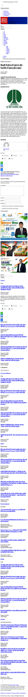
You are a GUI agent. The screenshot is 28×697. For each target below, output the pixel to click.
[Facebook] (14, 165)
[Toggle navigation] (1, 25)
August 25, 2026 (5, 292)
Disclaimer (6, 15)
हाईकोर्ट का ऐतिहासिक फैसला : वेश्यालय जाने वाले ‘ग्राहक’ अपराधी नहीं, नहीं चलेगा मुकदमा (12, 359)
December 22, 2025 (5, 544)
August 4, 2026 (4, 643)
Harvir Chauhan (4, 293)
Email (2, 200)
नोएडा (4, 36)
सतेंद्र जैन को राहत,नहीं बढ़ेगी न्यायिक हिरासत (10, 174)
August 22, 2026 (5, 341)
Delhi (2, 443)
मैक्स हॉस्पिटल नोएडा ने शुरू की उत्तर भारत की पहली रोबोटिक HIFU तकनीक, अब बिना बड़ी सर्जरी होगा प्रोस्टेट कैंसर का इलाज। (13, 650)
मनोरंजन (8, 50)
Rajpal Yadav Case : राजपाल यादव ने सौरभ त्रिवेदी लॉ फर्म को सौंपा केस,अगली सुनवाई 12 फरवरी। (13, 530)
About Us (5, 11)
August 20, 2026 (5, 363)
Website (3, 203)
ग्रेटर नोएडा (5, 39)
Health (3, 619)
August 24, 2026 (5, 329)
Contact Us (9, 693)
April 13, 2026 (4, 514)
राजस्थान (5, 43)
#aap (4, 171)
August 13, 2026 (5, 487)
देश (4, 33)
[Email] (4, 150)
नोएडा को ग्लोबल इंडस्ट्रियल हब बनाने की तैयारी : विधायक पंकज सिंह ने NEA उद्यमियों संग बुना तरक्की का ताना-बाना (14, 336)
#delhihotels (13, 171)
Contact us (6, 12)
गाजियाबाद (5, 37)
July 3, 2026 (3, 666)
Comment (3, 185)
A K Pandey (3, 73)
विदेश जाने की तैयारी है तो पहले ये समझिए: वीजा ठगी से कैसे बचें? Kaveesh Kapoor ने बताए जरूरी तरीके (13, 325)
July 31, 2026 (4, 655)
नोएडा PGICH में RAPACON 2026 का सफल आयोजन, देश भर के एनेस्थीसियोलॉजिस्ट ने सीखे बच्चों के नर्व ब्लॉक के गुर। (14, 638)
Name (2, 197)
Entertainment (5, 504)
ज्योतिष (7, 49)
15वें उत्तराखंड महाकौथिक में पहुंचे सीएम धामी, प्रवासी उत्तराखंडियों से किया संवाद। (13, 551)
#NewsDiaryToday (5, 173)
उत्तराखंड (5, 42)
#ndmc (18, 171)
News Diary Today (14, 684)
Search (2, 26)
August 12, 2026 (5, 499)
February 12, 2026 (5, 677)
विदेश (7, 53)
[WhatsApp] (14, 163)
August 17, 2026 (5, 476)
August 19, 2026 (5, 615)
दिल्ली (4, 34)
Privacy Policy (6, 13)
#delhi (7, 171)
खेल (7, 46)
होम (4, 32)
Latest (3, 280)
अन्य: (4, 45)
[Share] (14, 170)
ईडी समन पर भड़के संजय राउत (7, 175)
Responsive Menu (5, 8)
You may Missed (5, 373)
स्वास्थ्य (7, 52)
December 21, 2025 (5, 555)
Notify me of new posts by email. (10, 208)
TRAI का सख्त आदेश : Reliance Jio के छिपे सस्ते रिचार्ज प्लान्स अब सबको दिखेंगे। (13, 510)
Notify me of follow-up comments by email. (13, 206)
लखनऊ (5, 40)
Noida (2, 559)
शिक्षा (7, 47)
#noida (12, 173)
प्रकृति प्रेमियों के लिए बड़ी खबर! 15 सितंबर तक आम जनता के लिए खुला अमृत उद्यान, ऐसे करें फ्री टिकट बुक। (14, 472)
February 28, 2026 (5, 524)
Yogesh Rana (4, 330)
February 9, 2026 (5, 534)
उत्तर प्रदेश (3, 355)
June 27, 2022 (4, 71)
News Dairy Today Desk (6, 525)
